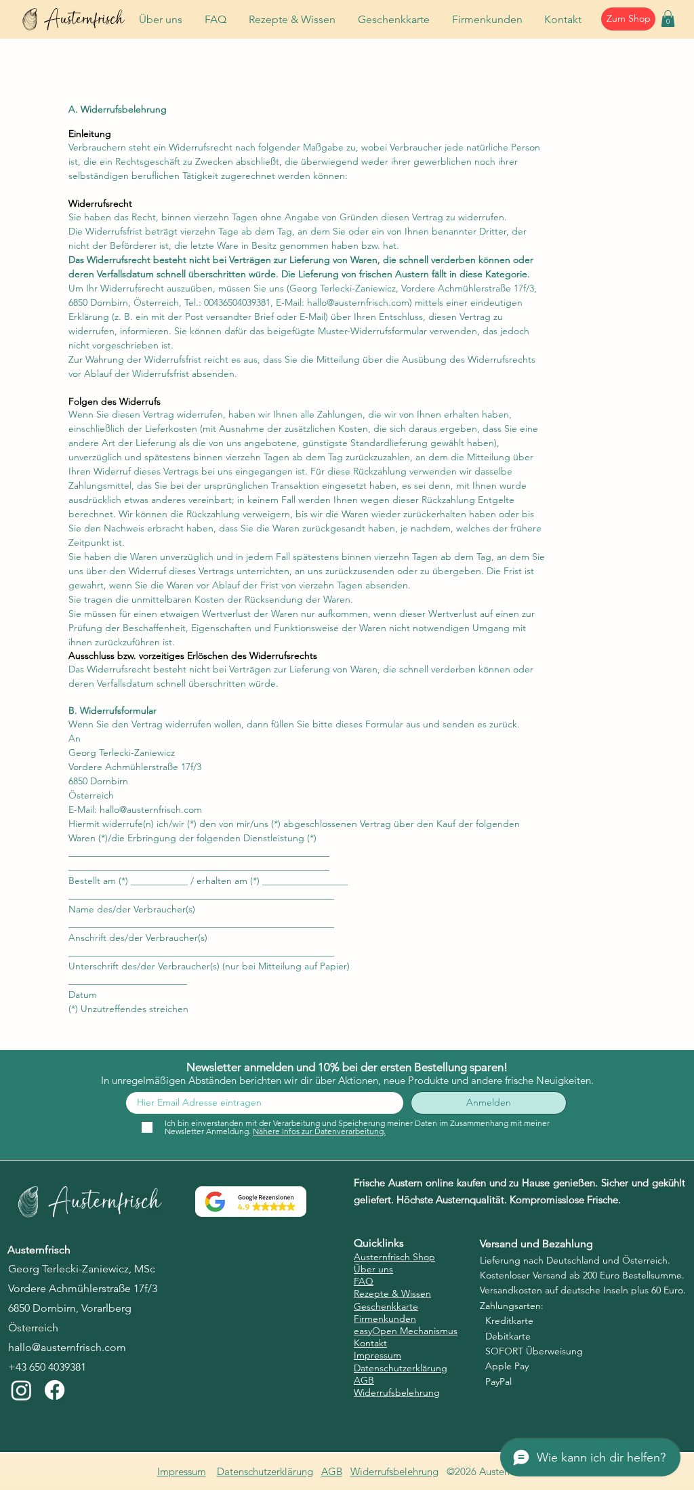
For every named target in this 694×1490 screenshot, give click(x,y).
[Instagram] (21, 1390)
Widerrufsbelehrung (394, 1471)
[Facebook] (54, 1390)
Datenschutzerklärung (265, 1471)
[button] (668, 18)
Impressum (181, 1471)
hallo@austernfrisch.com (358, 302)
